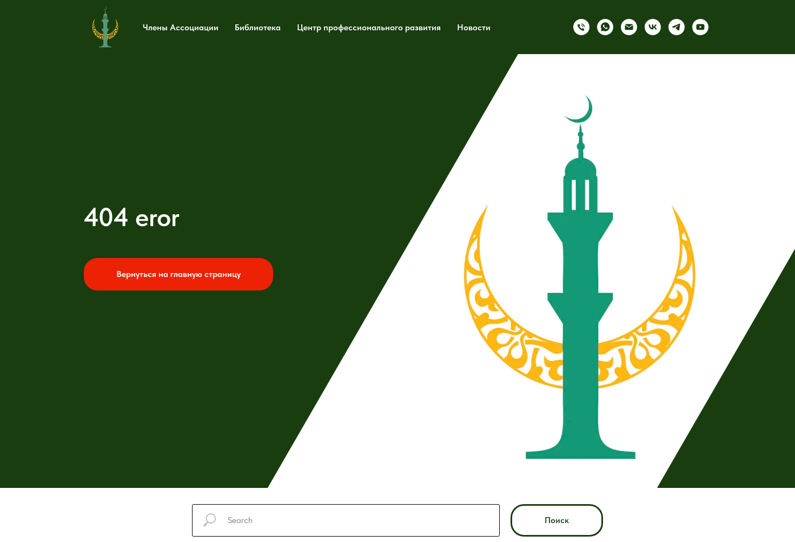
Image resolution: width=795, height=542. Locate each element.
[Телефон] (581, 27)
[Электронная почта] (629, 27)
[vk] (653, 27)
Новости (474, 27)
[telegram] (676, 27)
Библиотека (258, 27)
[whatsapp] (605, 27)
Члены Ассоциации (180, 27)
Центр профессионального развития (369, 27)
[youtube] (700, 27)
